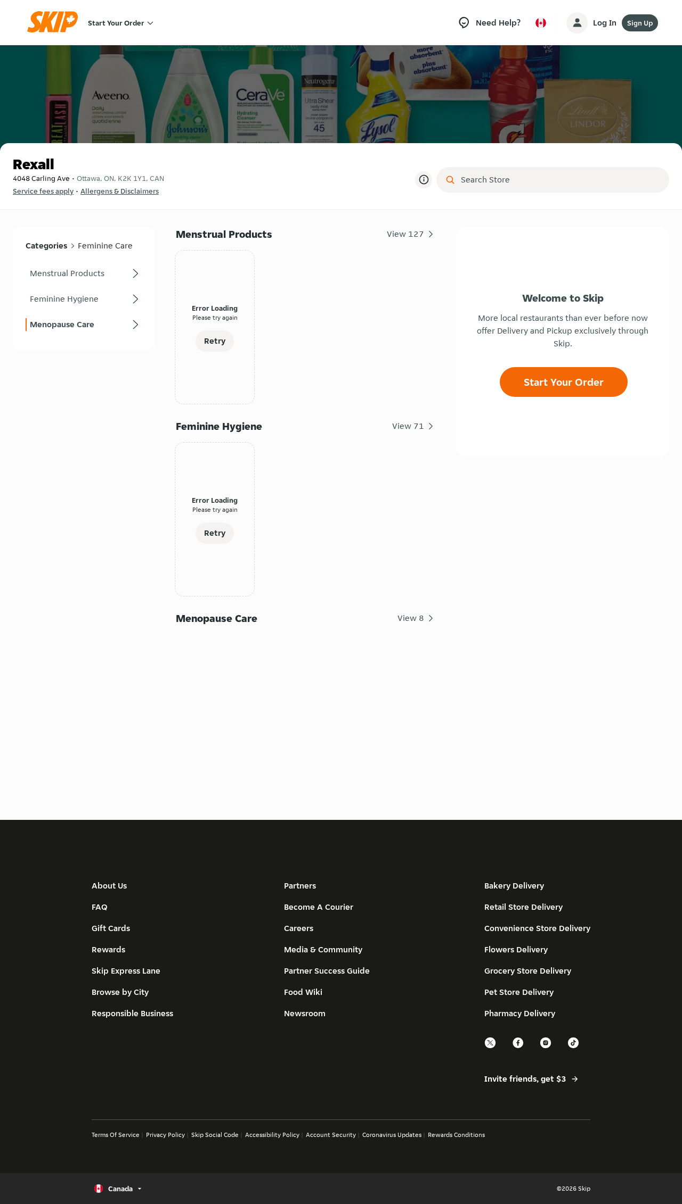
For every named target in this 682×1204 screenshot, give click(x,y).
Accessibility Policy (272, 1135)
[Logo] (56, 22)
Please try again (215, 317)
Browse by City (120, 992)
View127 (405, 233)
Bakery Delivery (514, 885)
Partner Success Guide (327, 970)
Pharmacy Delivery (519, 1013)
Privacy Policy (165, 1135)
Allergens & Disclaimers (119, 191)
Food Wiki (303, 992)
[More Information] (423, 179)
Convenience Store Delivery (537, 928)
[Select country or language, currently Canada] (541, 23)
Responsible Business (132, 1013)
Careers (298, 928)
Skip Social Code (215, 1135)
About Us (109, 885)
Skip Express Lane (126, 970)
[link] (84, 273)
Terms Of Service (116, 1135)
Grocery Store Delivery (527, 970)
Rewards (108, 949)
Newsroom (305, 1013)
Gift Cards (111, 928)
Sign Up (640, 23)
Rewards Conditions (456, 1135)
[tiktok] (573, 1046)
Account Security (331, 1135)
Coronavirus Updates (391, 1135)
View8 (410, 618)
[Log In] (577, 23)
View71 (408, 425)
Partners (300, 885)
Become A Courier (318, 906)
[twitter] (490, 1046)
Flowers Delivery (516, 949)
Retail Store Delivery (523, 906)
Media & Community (323, 949)
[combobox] (560, 180)
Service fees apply (43, 191)
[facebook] (518, 1046)
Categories (46, 245)
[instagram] (546, 1046)
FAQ (100, 906)
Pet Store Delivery (519, 992)
